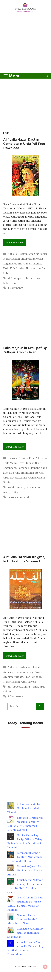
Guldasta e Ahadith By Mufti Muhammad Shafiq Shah (25, 933)
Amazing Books (37, 254)
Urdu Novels (10, 477)
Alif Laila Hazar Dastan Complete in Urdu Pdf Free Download (24, 144)
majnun (36, 487)
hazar (38, 278)
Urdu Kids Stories (14, 268)
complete (18, 278)
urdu (13, 283)
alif (9, 278)
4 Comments (15, 288)
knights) (26, 686)
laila (5, 283)
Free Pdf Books (38, 458)
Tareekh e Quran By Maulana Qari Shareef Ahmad (25, 870)
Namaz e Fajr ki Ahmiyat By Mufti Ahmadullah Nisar (22, 919)
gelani (20, 487)
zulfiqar (15, 492)
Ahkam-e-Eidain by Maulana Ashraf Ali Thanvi (23, 808)
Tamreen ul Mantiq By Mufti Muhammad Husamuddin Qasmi (25, 857)
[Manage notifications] (45, 967)
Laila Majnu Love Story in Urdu (22, 463)
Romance (23, 468)
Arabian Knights (13, 677)
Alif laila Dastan (17, 254)
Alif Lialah (34, 667)
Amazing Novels (32, 672)
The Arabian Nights (29, 263)
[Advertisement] (25, 43)
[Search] (40, 706)
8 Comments (15, 696)
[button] (47, 76)
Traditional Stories (32, 473)
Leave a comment (18, 497)
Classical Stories (18, 458)
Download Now (15, 242)
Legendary (9, 263)
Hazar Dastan (11, 259)
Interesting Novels (32, 259)
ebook (16, 686)
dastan (29, 278)
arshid (11, 487)
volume (7, 691)
